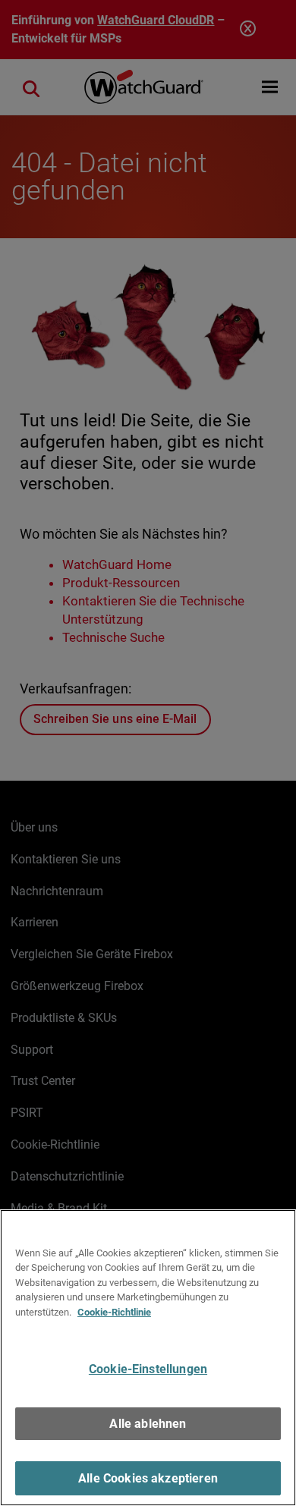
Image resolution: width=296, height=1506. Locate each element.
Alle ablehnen (147, 1423)
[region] (148, 1357)
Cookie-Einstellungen (148, 1369)
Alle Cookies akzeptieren (148, 1478)
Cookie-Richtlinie (114, 1312)
